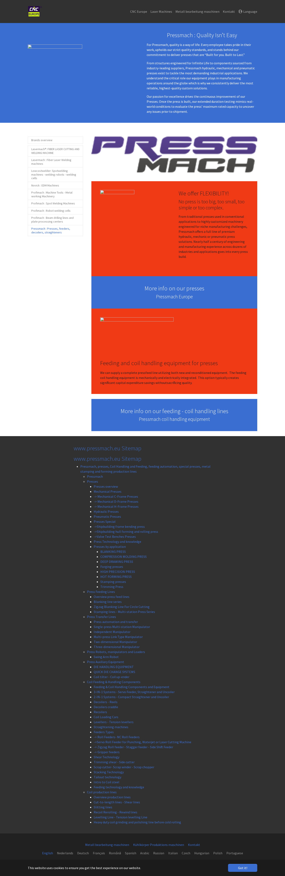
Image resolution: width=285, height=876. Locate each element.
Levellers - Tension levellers (114, 722)
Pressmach (95, 476)
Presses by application (110, 546)
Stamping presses (113, 582)
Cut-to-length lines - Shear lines (117, 802)
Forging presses (111, 567)
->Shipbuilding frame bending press (119, 526)
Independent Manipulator (112, 632)
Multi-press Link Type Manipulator (118, 637)
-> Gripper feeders (107, 752)
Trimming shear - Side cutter (114, 762)
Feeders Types (104, 732)
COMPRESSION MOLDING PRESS (123, 556)
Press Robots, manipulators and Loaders (116, 652)
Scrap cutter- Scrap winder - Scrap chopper (124, 767)
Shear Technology (106, 757)
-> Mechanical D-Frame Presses (116, 501)
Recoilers (100, 712)
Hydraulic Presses (106, 511)
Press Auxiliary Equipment (105, 662)
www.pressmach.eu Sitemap (107, 458)
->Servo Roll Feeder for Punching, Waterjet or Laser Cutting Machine (142, 742)
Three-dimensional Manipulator (117, 647)
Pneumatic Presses (107, 516)
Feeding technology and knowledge (119, 787)
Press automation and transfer (116, 622)
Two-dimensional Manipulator (115, 642)
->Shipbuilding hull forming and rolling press (126, 531)
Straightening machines (111, 727)
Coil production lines (102, 792)
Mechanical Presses (107, 491)
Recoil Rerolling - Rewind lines (115, 812)
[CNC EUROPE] (35, 11)
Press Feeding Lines (101, 592)
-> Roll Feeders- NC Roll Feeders (117, 737)
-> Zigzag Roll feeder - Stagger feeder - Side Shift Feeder (133, 747)
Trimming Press (111, 587)
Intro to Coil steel (106, 782)
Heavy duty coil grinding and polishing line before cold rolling (137, 822)
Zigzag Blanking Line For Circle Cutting (122, 607)
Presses (92, 481)
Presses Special (105, 521)
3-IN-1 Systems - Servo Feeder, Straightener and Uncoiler (134, 692)
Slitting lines (103, 807)
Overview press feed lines (111, 597)
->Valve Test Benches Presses (115, 536)
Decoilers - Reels (105, 702)
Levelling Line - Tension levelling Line (120, 817)
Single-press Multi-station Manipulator (122, 627)
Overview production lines (112, 797)
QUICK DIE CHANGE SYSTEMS (114, 672)
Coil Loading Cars (106, 717)
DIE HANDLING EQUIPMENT (114, 667)
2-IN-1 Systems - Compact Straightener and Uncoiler (131, 697)
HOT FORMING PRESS (116, 577)
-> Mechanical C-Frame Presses (116, 496)
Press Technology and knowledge (117, 541)
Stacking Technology (109, 772)
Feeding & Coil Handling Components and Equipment (131, 687)
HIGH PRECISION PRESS (117, 572)
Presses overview (106, 486)
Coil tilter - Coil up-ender (111, 677)
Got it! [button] (242, 868)
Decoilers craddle (106, 707)
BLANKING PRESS (113, 551)
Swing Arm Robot (106, 657)
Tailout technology (107, 777)
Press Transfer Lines (101, 617)
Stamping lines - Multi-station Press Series (124, 612)
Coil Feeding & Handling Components (113, 682)
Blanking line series (108, 602)
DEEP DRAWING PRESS (116, 562)
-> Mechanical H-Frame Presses (116, 506)
